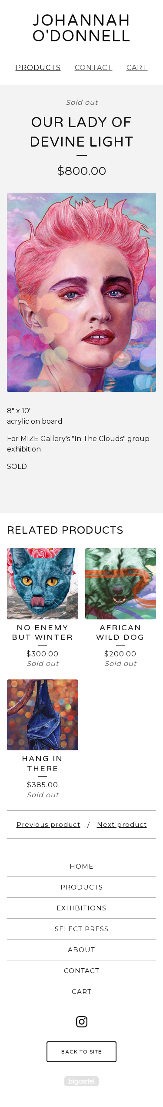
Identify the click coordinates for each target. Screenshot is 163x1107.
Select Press (82, 929)
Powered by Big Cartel (81, 1081)
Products (38, 68)
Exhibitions (81, 908)
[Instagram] (81, 1022)
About (81, 950)
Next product (122, 824)
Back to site (81, 1052)
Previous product (48, 824)
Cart (137, 68)
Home (81, 866)
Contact (94, 68)
